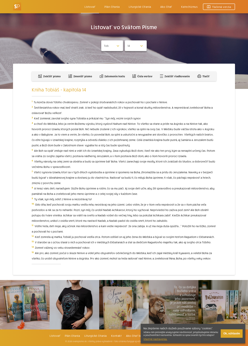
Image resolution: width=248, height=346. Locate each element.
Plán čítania (72, 335)
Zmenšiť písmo (82, 76)
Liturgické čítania (140, 6)
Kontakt (116, 335)
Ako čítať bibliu (136, 335)
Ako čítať (166, 6)
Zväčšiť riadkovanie (177, 76)
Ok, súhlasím (231, 333)
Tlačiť (206, 76)
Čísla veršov (144, 76)
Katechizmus (189, 6)
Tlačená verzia (221, 6)
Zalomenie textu (114, 76)
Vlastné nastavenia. (155, 339)
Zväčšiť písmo (52, 76)
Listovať (90, 6)
